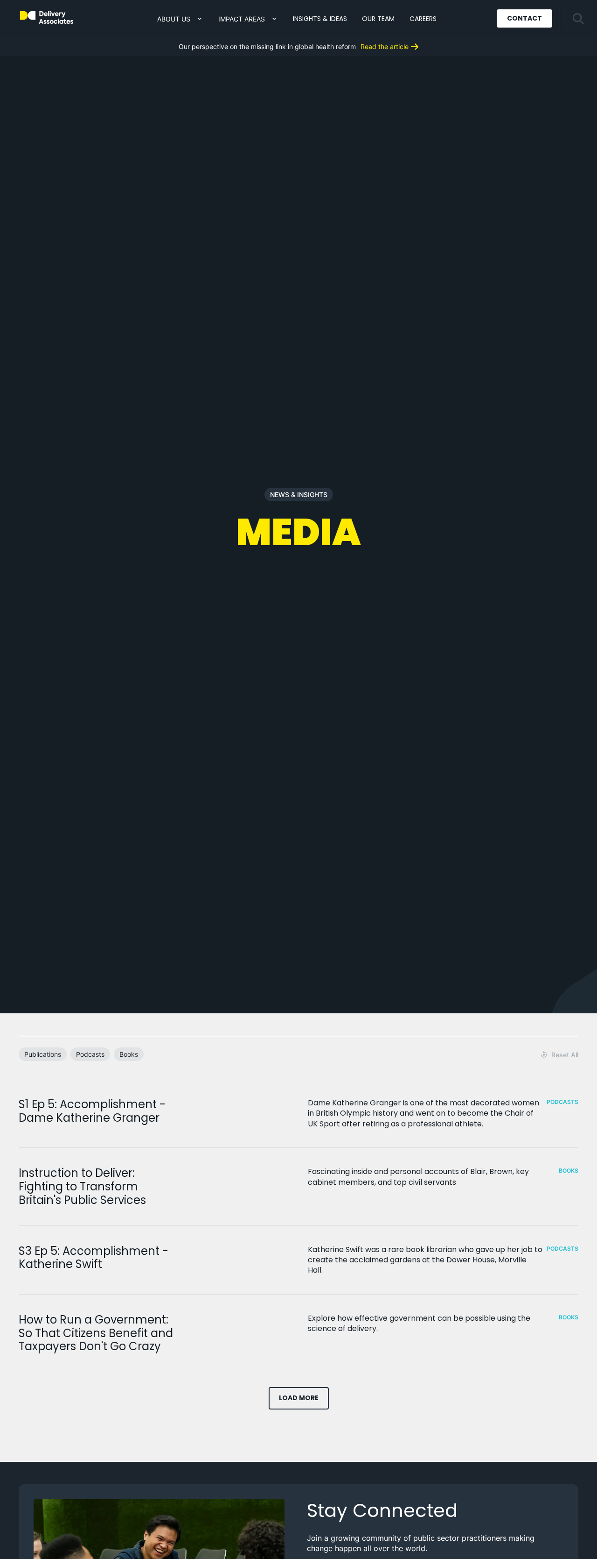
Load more (299, 1397)
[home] (47, 17)
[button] (180, 18)
